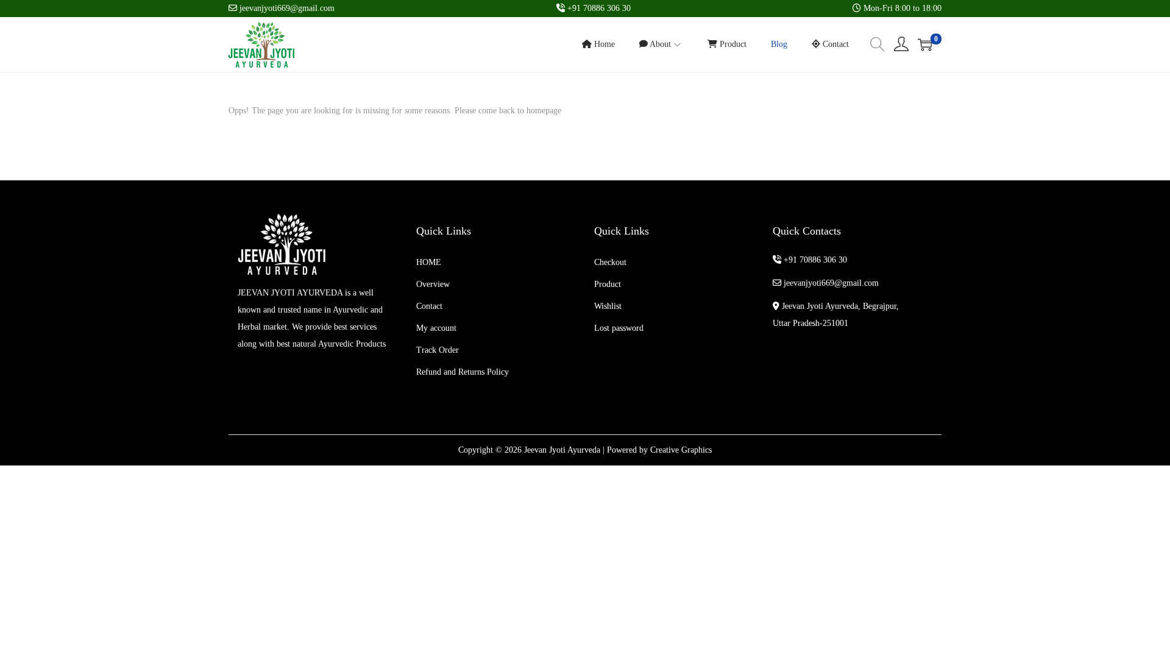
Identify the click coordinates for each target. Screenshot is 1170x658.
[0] (925, 44)
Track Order (437, 350)
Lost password (619, 328)
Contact (429, 306)
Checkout (610, 262)
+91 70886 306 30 (814, 259)
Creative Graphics (681, 450)
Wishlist (608, 306)
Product (607, 284)
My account (436, 328)
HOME (428, 262)
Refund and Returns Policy (462, 372)
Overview (433, 284)
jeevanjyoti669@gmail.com (830, 283)
